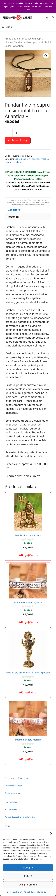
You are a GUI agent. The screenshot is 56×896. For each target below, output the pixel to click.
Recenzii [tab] (13, 216)
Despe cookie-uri (14, 892)
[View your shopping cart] (47, 17)
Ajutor (7, 826)
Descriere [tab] (13, 209)
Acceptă (28, 867)
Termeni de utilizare (13, 785)
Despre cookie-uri (12, 793)
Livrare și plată (11, 802)
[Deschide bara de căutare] (53, 17)
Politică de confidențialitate (35, 892)
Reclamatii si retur (12, 809)
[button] (51, 833)
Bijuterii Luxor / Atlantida (27, 159)
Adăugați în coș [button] (28, 555)
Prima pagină (12, 38)
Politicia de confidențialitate (17, 778)
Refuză (28, 876)
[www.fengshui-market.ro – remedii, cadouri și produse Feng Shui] (17, 17)
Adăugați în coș (17, 140)
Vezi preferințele (28, 884)
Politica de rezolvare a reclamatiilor (20, 817)
